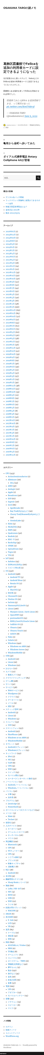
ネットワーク (11, 753)
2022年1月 (10, 269)
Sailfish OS (15, 624)
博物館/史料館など (15, 964)
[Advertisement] (22, 39)
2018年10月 (10, 392)
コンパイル (12, 958)
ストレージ (10, 722)
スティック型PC (12, 709)
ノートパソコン (12, 782)
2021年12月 (10, 272)
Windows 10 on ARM (17, 737)
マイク (10, 1008)
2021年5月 (10, 294)
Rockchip (12, 542)
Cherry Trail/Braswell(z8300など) (25, 514)
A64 (12, 483)
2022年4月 (10, 260)
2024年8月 (10, 241)
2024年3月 (10, 244)
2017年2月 (10, 436)
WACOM (11, 911)
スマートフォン (12, 728)
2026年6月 (10, 231)
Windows (12, 643)
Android (11, 574)
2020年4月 (10, 335)
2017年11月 (10, 420)
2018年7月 (10, 401)
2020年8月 (10, 323)
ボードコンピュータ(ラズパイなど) (20, 810)
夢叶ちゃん (12, 967)
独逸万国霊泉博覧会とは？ (16, 206)
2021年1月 (10, 307)
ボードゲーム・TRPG (16, 961)
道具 (7, 929)
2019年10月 (10, 354)
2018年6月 (10, 404)
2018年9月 (10, 395)
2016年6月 (10, 448)
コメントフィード (13, 1033)
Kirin (10, 524)
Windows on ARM (18, 646)
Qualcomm (13, 533)
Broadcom (12, 495)
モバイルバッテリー (16, 995)
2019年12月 (10, 348)
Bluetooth (12, 844)
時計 (7, 870)
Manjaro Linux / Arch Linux (22, 612)
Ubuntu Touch (16, 631)
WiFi (10, 769)
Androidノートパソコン (18, 785)
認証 (10, 706)
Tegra (10, 552)
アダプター (12, 992)
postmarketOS (16, 618)
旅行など (11, 973)
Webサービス (13, 690)
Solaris (11, 640)
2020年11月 (10, 313)
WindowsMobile (15, 653)
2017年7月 (10, 430)
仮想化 (8, 822)
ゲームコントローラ (16, 832)
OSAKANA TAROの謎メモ (19, 7)
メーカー (9, 813)
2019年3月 (10, 376)
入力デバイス (11, 826)
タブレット (10, 744)
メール (10, 703)
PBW (10, 948)
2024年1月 (10, 247)
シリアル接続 (13, 857)
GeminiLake (15, 520)
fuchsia (11, 602)
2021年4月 (10, 297)
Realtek (11, 536)
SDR (10, 898)
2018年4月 (10, 411)
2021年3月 (10, 301)
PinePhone (13, 734)
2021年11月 (10, 275)
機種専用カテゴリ (13, 879)
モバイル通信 (13, 775)
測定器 (10, 936)
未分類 (8, 876)
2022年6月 (10, 256)
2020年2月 (10, 341)
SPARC (11, 546)
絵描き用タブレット (14, 907)
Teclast (11, 819)
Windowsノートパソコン (18, 788)
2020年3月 (10, 338)
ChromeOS (12, 596)
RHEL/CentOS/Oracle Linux (22, 621)
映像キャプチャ (14, 863)
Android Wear (16, 580)
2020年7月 (10, 326)
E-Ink (10, 920)
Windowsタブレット (16, 750)
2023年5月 (10, 253)
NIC (9, 759)
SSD (10, 725)
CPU (7, 473)
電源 (7, 986)
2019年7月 (10, 363)
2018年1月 (10, 417)
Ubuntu (13, 627)
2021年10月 (10, 279)
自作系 (10, 797)
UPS (10, 854)
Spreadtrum (13, 549)
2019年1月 (10, 382)
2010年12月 (10, 455)
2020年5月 (10, 332)
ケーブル (11, 933)
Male (10, 816)
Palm (10, 637)
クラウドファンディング (15, 678)
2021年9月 (10, 282)
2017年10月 (10, 423)
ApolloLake (15, 508)
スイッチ (11, 772)
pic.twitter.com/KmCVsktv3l (21, 106)
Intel (10, 505)
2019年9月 (10, 357)
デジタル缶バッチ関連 (15, 197)
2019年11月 (10, 351)
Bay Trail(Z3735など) (19, 511)
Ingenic (11, 502)
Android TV (15, 577)
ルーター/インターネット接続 (20, 778)
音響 (7, 999)
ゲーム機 (9, 681)
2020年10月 (11, 316)
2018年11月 (10, 389)
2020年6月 (10, 329)
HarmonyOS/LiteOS (17, 605)
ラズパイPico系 (14, 568)
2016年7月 (10, 445)
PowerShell (13, 807)
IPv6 (10, 756)
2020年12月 (11, 310)
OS (7, 571)
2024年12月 (11, 234)
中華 (10, 794)
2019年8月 (10, 360)
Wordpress (12, 693)
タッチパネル (13, 835)
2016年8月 (10, 442)
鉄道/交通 (12, 980)
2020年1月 (10, 345)
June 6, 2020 (31, 116)
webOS (13, 634)
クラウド (11, 697)
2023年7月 (10, 250)
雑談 (7, 127)
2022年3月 (10, 263)
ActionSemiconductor (17, 476)
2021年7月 (10, 288)
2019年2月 (10, 379)
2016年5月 (10, 452)
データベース (13, 700)
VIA (9, 555)
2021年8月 (10, 285)
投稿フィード (11, 1030)
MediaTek (12, 527)
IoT (7, 558)
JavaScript (12, 804)
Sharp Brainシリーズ (17, 882)
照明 (10, 939)
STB (7, 656)
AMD (10, 486)
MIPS (10, 530)
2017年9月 (10, 426)
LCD (10, 923)
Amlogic (11, 489)
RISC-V (11, 539)
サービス (9, 687)
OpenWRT (14, 615)
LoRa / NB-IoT (14, 888)
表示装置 (9, 917)
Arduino (11, 561)
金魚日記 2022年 (13, 210)
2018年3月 (10, 414)
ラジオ (10, 904)
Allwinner (12, 480)
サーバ (8, 684)
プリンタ (11, 860)
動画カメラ (12, 675)
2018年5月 (10, 407)
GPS (10, 848)
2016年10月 (10, 439)
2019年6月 (10, 367)
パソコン (9, 791)
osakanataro (11, 125)
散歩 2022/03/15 (13, 213)
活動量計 (11, 866)
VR (9, 926)
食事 (10, 983)
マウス (10, 838)
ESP (9, 498)
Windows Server (17, 649)
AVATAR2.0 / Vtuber (17, 945)
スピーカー (12, 1005)
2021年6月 (10, 291)
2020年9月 (10, 319)
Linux (10, 608)
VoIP (10, 763)
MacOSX (14, 590)
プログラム (10, 800)
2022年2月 (10, 266)
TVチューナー (13, 851)
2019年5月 (10, 370)
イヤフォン (12, 1002)
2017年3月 (10, 433)
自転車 (8, 914)
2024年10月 (11, 238)
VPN (10, 766)
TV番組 (11, 951)
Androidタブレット (16, 747)
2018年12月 (10, 385)
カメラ (8, 671)
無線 (7, 885)
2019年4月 (10, 373)
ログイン (9, 1027)
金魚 (10, 977)
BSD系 (10, 593)
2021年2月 (10, 304)
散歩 (10, 970)
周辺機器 (9, 841)
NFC (10, 892)
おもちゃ (9, 668)
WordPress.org (12, 1036)
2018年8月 (10, 398)
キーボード (12, 829)
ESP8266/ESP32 (15, 564)
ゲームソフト (13, 955)
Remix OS (14, 583)
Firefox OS (12, 599)
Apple (10, 492)
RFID (10, 895)
